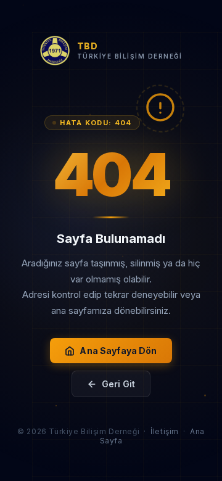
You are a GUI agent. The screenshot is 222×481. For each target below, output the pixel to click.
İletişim (164, 431)
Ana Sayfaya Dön (118, 350)
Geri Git (118, 384)
